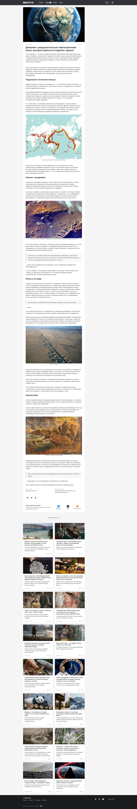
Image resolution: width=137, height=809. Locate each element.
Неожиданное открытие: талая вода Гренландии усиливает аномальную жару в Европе (69, 713)
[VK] (99, 799)
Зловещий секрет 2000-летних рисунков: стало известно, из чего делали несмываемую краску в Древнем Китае (68, 612)
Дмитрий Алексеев (31, 490)
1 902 (50, 655)
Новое (48, 2)
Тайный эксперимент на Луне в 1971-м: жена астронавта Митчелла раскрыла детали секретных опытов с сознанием (69, 679)
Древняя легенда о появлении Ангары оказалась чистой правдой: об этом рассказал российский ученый (36, 543)
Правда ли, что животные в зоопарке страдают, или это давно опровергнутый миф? (37, 713)
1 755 (82, 655)
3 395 (50, 588)
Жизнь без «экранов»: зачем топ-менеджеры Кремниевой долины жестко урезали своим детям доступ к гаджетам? (69, 577)
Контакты (31, 800)
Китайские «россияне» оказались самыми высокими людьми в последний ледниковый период (37, 644)
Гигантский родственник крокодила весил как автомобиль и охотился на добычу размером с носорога (37, 679)
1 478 (82, 689)
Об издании (37, 800)
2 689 (82, 588)
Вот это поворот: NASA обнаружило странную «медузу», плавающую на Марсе (37, 781)
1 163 (50, 724)
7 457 (82, 553)
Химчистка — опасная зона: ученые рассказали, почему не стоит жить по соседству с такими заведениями (67, 748)
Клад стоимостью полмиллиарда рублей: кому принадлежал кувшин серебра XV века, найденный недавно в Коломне (38, 577)
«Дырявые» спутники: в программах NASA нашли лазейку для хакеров (69, 781)
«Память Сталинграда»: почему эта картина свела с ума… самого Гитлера (38, 611)
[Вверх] (111, 799)
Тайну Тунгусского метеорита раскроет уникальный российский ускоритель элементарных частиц (36, 748)
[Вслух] (28, 2)
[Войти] (112, 2)
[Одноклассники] (95, 799)
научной (58, 84)
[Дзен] (103, 799)
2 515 (50, 621)
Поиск (61, 2)
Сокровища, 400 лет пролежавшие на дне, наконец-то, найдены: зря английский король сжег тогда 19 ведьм (68, 543)
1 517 (50, 689)
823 (50, 758)
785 (82, 758)
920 (82, 724)
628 (82, 791)
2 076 (82, 621)
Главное (41, 2)
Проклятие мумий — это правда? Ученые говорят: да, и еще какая (68, 644)
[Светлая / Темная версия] (107, 2)
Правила (44, 800)
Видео (55, 2)
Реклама (25, 800)
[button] (27, 497)
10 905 (49, 553)
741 (50, 791)
